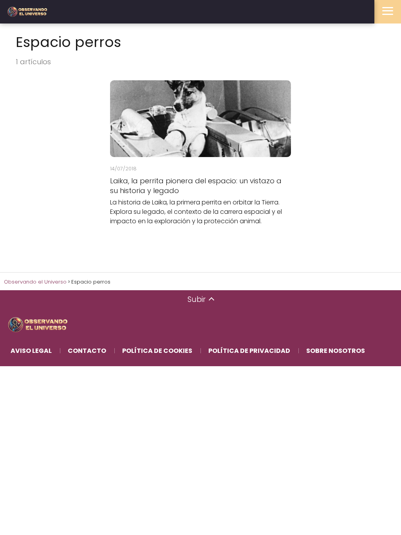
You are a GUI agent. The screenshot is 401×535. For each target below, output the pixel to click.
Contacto (87, 350)
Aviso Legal (31, 350)
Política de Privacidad (249, 350)
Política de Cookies (157, 350)
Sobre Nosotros (335, 350)
